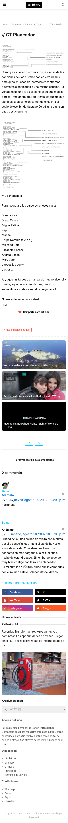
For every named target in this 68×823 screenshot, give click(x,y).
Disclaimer (10, 758)
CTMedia (10, 766)
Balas (5, 491)
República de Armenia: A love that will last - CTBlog (32, 396)
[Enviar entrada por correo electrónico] (4, 305)
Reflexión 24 (10, 624)
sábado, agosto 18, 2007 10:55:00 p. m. (38, 534)
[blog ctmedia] (50, 608)
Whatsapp (10, 789)
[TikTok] (50, 600)
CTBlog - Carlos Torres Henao (39, 813)
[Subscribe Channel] (17, 600)
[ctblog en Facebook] (17, 592)
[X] (50, 592)
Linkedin (9, 801)
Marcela (8, 495)
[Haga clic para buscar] (63, 4)
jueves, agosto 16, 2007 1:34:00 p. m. (39, 500)
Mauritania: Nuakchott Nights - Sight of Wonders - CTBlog (31, 425)
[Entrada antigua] (39, 443)
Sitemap (9, 762)
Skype (8, 797)
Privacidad (11, 770)
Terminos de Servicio (16, 774)
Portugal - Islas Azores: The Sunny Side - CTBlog (30, 365)
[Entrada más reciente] (29, 443)
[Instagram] (17, 608)
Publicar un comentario (19, 583)
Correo (8, 793)
